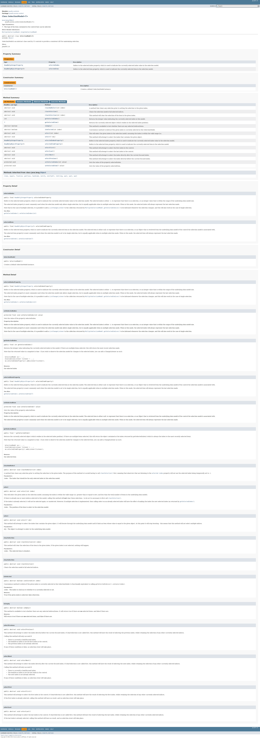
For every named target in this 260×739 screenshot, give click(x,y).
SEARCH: (212, 6)
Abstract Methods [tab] (41, 101)
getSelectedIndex (51, 119)
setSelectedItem (51, 165)
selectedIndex (54, 65)
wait (65, 176)
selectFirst (49, 147)
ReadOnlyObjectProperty (13, 69)
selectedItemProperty (53, 144)
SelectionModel (9, 89)
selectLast (49, 151)
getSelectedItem (51, 122)
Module (11, 2)
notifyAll (50, 176)
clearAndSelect (50, 108)
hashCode (35, 176)
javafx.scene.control (16, 13)
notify (43, 176)
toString (59, 176)
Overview (4, 2)
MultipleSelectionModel (11, 32)
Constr (20, 6)
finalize (19, 176)
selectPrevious (50, 158)
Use (29, 2)
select (47, 133)
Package (17, 2)
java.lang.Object (8, 20)
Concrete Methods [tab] (58, 101)
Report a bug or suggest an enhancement (11, 735)
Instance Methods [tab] (24, 101)
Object (11, 38)
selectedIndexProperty (53, 140)
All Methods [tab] (9, 101)
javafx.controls (13, 11)
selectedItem (53, 69)
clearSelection (50, 111)
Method (27, 6)
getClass (27, 176)
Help (51, 2)
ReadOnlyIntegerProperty (13, 65)
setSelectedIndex (51, 162)
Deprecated (40, 2)
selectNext (49, 155)
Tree (33, 2)
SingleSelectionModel (29, 32)
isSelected (49, 129)
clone (6, 176)
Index (47, 2)
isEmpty (48, 126)
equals (12, 176)
